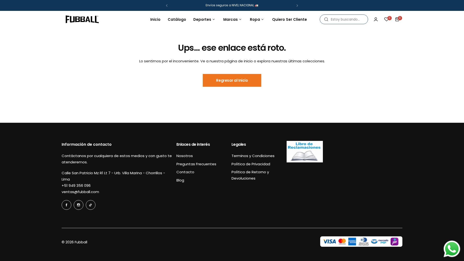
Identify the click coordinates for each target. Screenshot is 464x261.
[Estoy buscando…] (326, 19)
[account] (375, 19)
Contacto (185, 171)
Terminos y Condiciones (253, 155)
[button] (166, 5)
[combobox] (344, 19)
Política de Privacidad (251, 164)
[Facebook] (66, 205)
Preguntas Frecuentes (196, 164)
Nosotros (184, 155)
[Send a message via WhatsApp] (452, 249)
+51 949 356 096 (76, 185)
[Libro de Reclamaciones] (305, 161)
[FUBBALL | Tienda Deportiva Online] (82, 19)
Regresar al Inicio (232, 80)
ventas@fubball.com (80, 191)
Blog (180, 180)
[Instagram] (78, 205)
